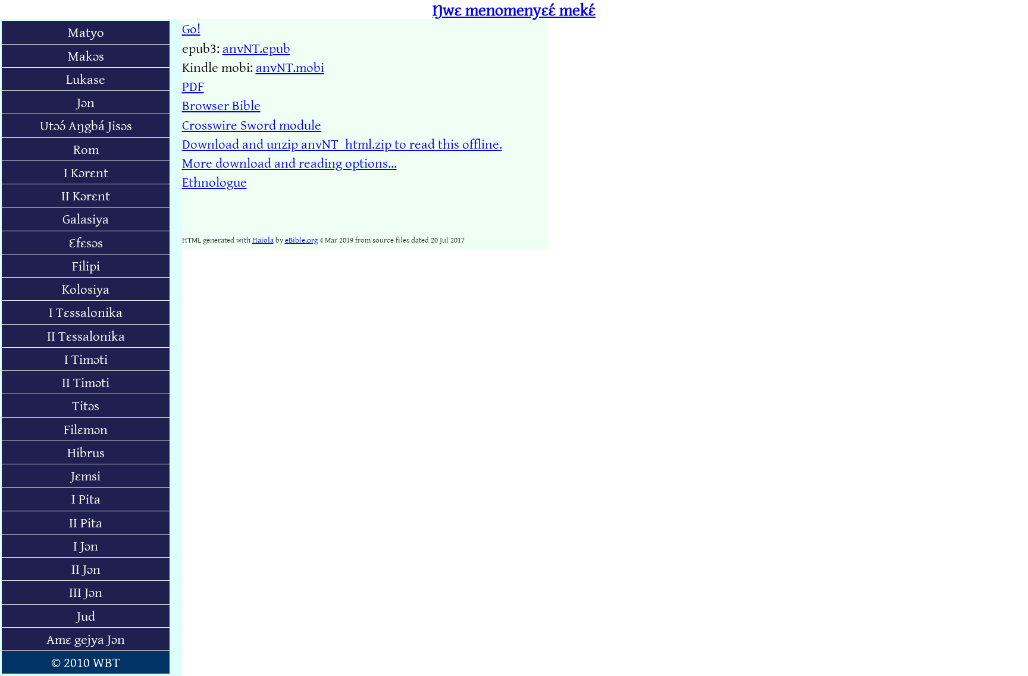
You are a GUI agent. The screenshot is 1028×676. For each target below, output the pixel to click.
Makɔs (86, 55)
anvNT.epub (256, 48)
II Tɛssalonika (86, 335)
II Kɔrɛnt (85, 195)
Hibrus (86, 452)
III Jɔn (85, 592)
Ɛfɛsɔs (86, 242)
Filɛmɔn (86, 429)
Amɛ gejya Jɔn (85, 639)
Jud (86, 615)
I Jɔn (85, 545)
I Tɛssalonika (86, 312)
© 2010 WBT (85, 662)
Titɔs (85, 405)
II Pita (85, 522)
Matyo (86, 32)
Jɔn (86, 102)
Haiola (263, 239)
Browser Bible (221, 105)
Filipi (86, 265)
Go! (191, 28)
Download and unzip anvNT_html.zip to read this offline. (342, 143)
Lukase (85, 79)
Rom (86, 149)
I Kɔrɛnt (86, 172)
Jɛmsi (86, 475)
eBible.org (301, 239)
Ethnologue (214, 181)
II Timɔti (85, 382)
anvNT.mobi (290, 67)
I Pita (86, 498)
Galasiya (85, 218)
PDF (193, 86)
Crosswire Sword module (251, 124)
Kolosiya (85, 288)
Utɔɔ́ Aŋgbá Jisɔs (86, 125)
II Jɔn (86, 568)
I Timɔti (86, 359)
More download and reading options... (289, 162)
